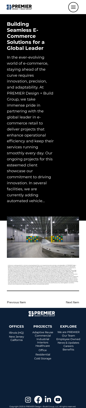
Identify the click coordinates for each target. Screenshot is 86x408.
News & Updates (68, 342)
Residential (42, 354)
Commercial (43, 335)
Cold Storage (42, 358)
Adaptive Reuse (42, 332)
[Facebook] (38, 399)
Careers (68, 346)
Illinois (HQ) (16, 332)
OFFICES (16, 326)
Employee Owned (68, 339)
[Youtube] (58, 399)
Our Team (68, 335)
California (16, 340)
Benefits (68, 349)
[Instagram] (28, 399)
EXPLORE (68, 326)
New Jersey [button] (16, 336)
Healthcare (42, 345)
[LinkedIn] (48, 399)
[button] (73, 7)
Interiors (42, 342)
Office (43, 350)
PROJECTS (42, 326)
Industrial (43, 339)
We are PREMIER (68, 332)
